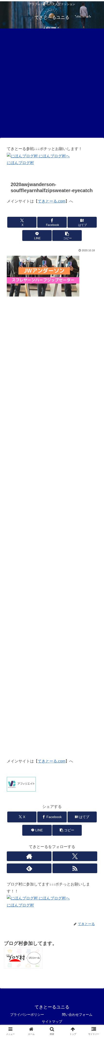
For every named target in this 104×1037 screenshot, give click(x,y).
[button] (67, 235)
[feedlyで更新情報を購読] (29, 868)
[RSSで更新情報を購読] (74, 868)
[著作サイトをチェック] (29, 856)
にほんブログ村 (20, 163)
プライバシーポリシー (27, 1014)
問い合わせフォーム (77, 1014)
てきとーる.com (51, 201)
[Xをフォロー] (74, 856)
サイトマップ (52, 1021)
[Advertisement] (52, 83)
